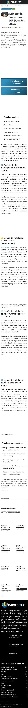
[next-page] (4, 595)
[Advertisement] (14, 63)
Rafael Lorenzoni (9, 434)
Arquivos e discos (4, 568)
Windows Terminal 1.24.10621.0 (5, 547)
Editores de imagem (19, 550)
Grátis (13, 8)
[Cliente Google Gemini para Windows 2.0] (4, 637)
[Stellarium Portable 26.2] (6, 519)
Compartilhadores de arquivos (19, 589)
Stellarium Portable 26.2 (5, 526)
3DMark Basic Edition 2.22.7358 (5, 586)
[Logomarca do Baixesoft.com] (14, 2)
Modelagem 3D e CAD (20, 527)
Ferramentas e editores (5, 550)
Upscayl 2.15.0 (13, 653)
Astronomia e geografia (5, 529)
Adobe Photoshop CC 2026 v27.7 (20, 547)
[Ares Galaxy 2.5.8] (21, 578)
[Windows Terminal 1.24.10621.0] (6, 538)
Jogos (17, 570)
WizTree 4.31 (5, 566)
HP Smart (5, 247)
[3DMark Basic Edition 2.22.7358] (6, 578)
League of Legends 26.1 (20, 567)
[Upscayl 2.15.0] (4, 655)
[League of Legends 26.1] (21, 560)
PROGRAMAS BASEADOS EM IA (12, 632)
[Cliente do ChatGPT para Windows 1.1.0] (4, 646)
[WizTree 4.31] (6, 560)
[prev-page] (2, 595)
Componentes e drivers (12, 5)
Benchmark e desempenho (6, 590)
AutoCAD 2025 (21, 526)
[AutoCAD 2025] (21, 519)
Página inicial (3, 5)
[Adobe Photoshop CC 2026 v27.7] (21, 538)
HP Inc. (16, 132)
